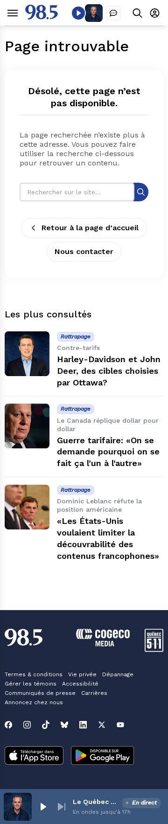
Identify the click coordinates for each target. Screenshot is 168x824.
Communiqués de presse (40, 693)
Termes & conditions (34, 674)
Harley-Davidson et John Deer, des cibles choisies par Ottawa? (109, 370)
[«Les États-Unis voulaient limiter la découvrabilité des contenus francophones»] (27, 507)
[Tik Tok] (45, 724)
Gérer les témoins (30, 683)
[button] (43, 806)
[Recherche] (140, 192)
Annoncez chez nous (34, 702)
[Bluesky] (64, 724)
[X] (101, 724)
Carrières (94, 693)
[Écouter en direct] (78, 13)
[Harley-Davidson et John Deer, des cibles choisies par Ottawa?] (27, 353)
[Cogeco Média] (103, 643)
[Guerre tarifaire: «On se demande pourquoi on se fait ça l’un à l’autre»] (27, 426)
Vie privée (82, 674)
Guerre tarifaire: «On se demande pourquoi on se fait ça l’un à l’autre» (108, 451)
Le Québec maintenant (96, 801)
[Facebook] (8, 724)
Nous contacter (84, 251)
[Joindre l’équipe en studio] (113, 13)
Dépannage (117, 674)
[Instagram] (27, 724)
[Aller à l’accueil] (41, 17)
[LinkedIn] (83, 724)
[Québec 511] (154, 649)
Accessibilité (80, 683)
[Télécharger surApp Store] (34, 756)
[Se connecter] (155, 13)
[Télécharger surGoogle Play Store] (102, 756)
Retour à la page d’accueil (90, 227)
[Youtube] (120, 724)
